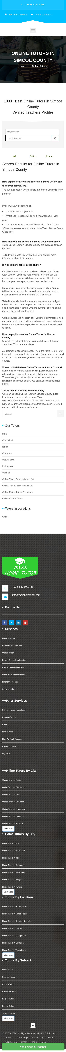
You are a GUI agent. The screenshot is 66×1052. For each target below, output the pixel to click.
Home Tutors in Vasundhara (14, 950)
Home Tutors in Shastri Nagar (14, 914)
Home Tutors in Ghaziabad (13, 851)
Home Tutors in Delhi (11, 858)
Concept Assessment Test (13, 667)
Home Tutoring (8, 638)
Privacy (23, 1042)
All (14, 156)
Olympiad (6, 754)
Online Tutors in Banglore (13, 816)
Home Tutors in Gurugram (13, 865)
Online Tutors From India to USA (18, 479)
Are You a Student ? (19, 14)
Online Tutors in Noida (11, 780)
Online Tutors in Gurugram (13, 802)
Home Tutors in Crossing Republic (16, 921)
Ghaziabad (7, 440)
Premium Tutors (9, 717)
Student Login (38, 1037)
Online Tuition (8, 653)
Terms (34, 1042)
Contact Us (11, 1042)
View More (8, 828)
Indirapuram (8, 466)
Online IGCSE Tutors (12, 498)
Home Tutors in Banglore (12, 880)
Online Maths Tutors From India (17, 492)
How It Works (7, 732)
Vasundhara (8, 459)
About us (9, 1037)
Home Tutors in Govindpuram (14, 907)
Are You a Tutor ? (44, 14)
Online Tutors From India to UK (17, 485)
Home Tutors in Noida (11, 843)
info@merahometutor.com (26, 595)
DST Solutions (48, 1033)
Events (51, 1037)
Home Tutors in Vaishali (12, 928)
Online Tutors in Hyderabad (13, 809)
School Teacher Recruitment (14, 710)
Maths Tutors (7, 970)
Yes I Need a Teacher (33, 1046)
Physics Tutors (8, 984)
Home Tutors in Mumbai (12, 887)
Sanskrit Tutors (8, 1013)
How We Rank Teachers (12, 739)
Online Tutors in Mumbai (12, 824)
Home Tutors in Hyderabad (13, 872)
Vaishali (6, 472)
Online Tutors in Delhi (11, 794)
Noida (5, 446)
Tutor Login (22, 1037)
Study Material (8, 689)
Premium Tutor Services (12, 646)
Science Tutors (8, 977)
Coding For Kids (9, 746)
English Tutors (8, 999)
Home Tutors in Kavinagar (13, 943)
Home (23, 66)
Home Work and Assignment (14, 675)
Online (33, 156)
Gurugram (7, 453)
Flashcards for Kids (10, 682)
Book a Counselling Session (14, 660)
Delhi (4, 434)
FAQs (43, 1042)
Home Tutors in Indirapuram (14, 936)
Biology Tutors (8, 1006)
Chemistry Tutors (9, 991)
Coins (4, 724)
